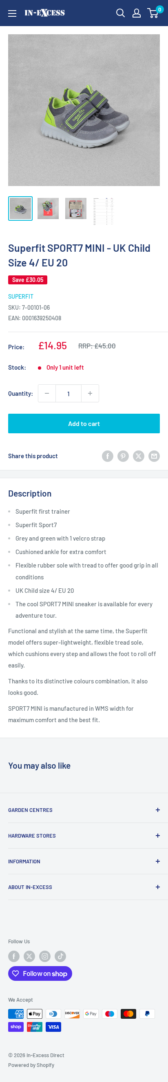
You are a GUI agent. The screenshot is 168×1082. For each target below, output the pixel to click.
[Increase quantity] (90, 393)
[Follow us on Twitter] (29, 956)
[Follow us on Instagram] (45, 956)
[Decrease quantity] (46, 393)
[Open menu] (12, 13)
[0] (153, 13)
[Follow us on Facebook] (14, 956)
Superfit (20, 296)
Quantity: (20, 393)
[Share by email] (154, 456)
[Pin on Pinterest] (123, 456)
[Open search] (120, 13)
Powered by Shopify (31, 1065)
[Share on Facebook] (107, 456)
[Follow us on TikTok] (60, 956)
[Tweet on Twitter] (138, 456)
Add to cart (84, 423)
